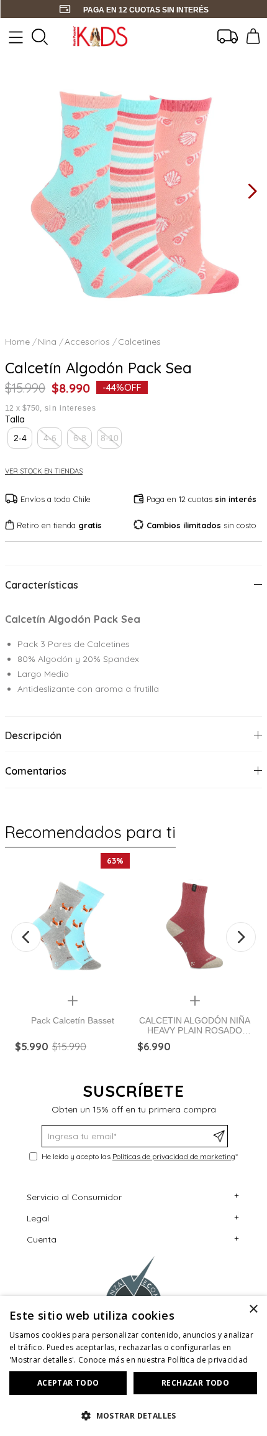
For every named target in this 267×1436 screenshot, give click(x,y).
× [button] (253, 1309)
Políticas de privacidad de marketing (173, 1156)
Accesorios (87, 341)
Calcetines (139, 341)
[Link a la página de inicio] (18, 341)
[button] (19, 438)
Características (41, 585)
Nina (47, 341)
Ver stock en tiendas (44, 471)
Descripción (33, 735)
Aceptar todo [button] (68, 1383)
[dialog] (133, 1366)
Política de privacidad (208, 1359)
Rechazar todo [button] (195, 1383)
